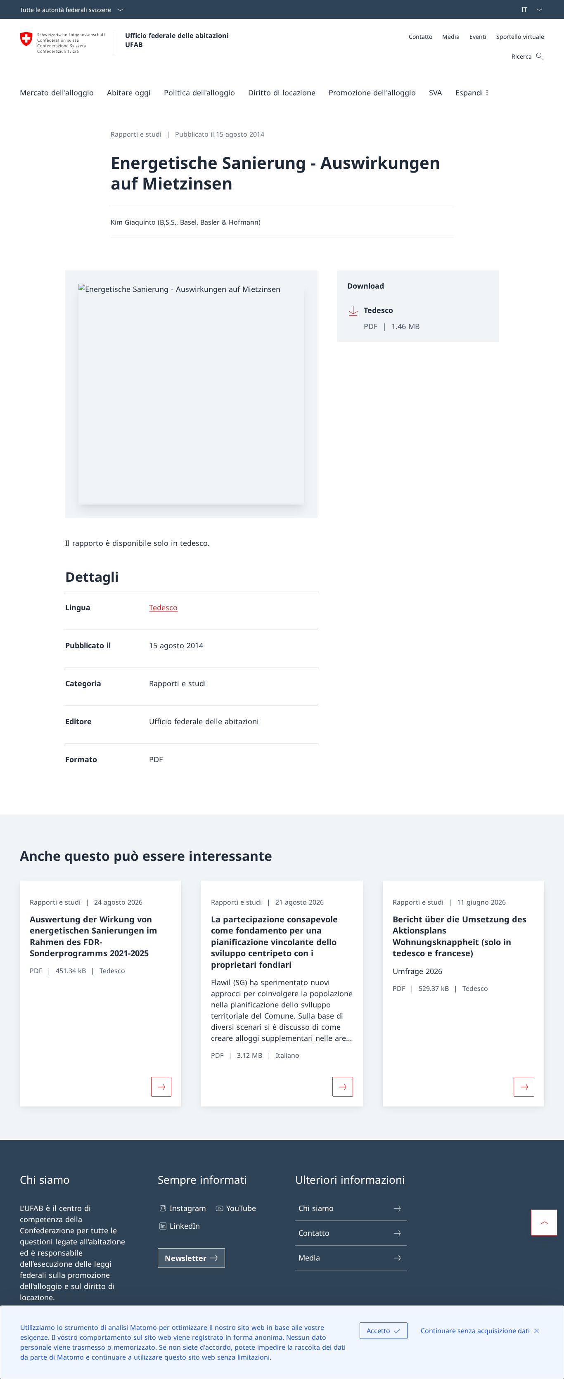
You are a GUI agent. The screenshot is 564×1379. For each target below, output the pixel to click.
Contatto (314, 1233)
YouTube (241, 1208)
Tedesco (163, 607)
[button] (56, 92)
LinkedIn (185, 1226)
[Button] (161, 1087)
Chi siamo (316, 1208)
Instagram (188, 1208)
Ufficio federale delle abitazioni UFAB (178, 40)
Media (309, 1258)
